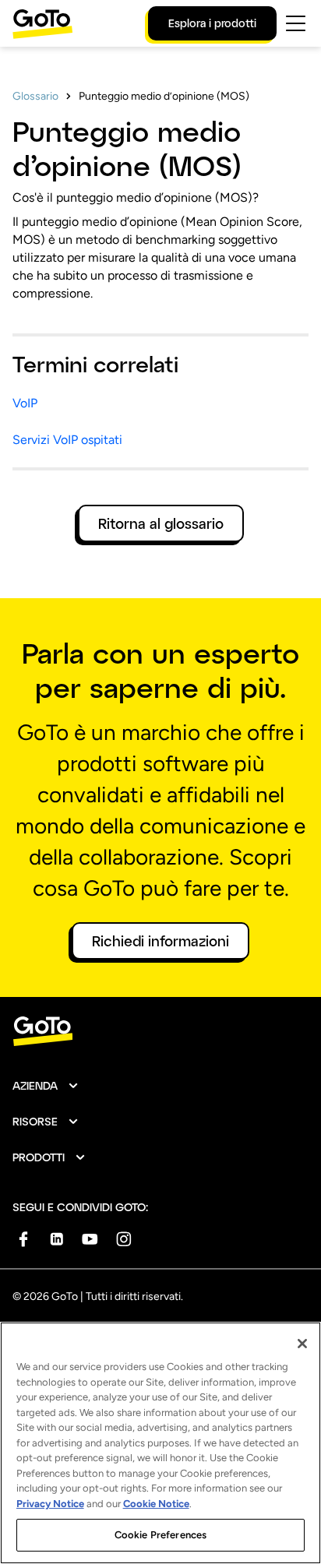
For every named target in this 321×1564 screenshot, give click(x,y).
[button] (45, 1085)
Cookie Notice (156, 1503)
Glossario (35, 96)
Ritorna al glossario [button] (161, 523)
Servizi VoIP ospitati (67, 439)
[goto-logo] (160, 1032)
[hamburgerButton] (296, 23)
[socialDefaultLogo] (23, 1238)
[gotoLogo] (42, 24)
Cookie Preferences (160, 1535)
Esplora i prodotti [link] (212, 23)
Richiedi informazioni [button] (160, 940)
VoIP (24, 403)
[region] (160, 1443)
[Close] (302, 1343)
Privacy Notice (50, 1503)
